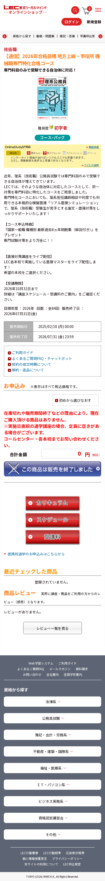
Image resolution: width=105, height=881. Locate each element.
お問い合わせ (32, 674)
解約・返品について (28, 369)
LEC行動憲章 (29, 853)
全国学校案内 (73, 674)
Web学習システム (41, 663)
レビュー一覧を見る (52, 628)
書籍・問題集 (45, 36)
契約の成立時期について (31, 364)
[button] (100, 36)
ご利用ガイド (22, 352)
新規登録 (94, 21)
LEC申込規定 (72, 864)
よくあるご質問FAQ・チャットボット (42, 358)
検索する (75, 10)
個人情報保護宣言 (34, 858)
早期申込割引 (89, 36)
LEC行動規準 (52, 853)
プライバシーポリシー (67, 858)
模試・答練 (67, 36)
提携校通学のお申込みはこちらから (36, 553)
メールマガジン (60, 669)
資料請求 (82, 669)
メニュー (98, 10)
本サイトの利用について (41, 864)
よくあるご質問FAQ (30, 669)
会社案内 (52, 674)
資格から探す (22, 36)
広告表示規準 (75, 853)
